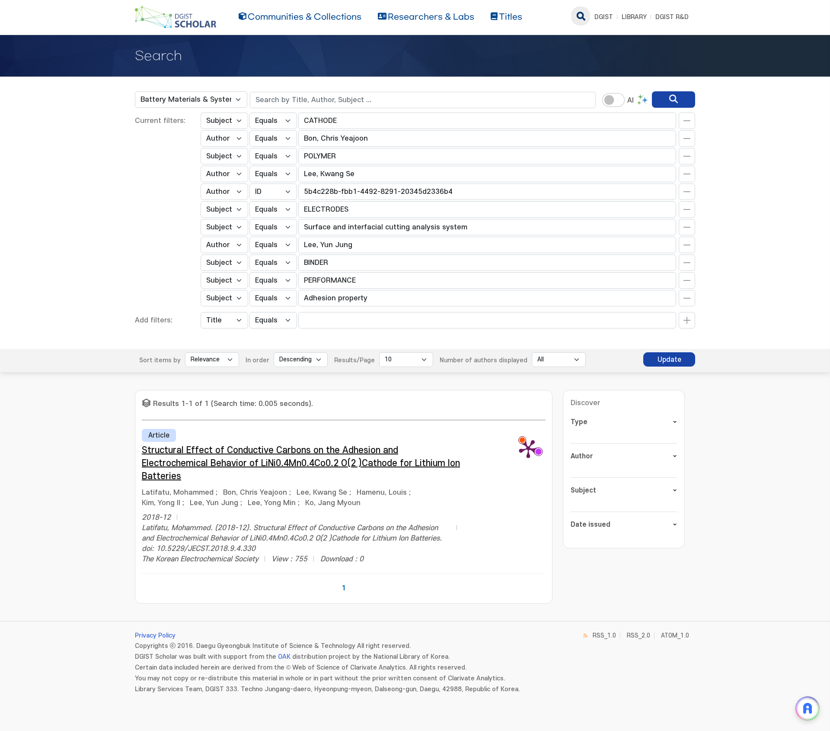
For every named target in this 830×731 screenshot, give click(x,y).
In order (257, 360)
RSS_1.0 (604, 635)
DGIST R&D (672, 17)
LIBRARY (634, 17)
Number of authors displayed (483, 360)
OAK (284, 656)
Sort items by (160, 360)
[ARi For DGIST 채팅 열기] (807, 708)
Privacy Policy (155, 635)
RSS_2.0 (638, 635)
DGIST (603, 17)
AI (630, 100)
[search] (673, 99)
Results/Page (354, 360)
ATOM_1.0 (675, 635)
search (580, 16)
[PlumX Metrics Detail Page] (528, 448)
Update (669, 360)
